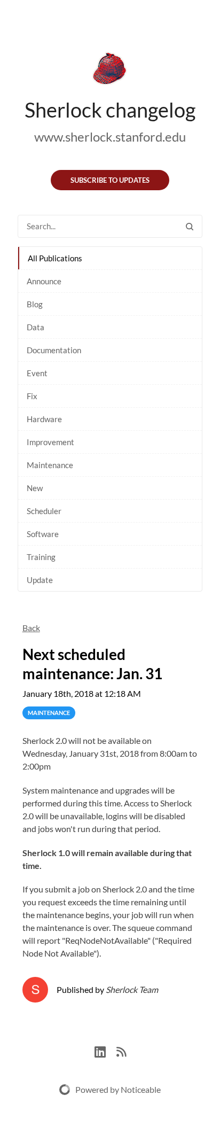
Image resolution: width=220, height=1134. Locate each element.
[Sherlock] (110, 70)
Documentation (54, 350)
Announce (44, 281)
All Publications (55, 258)
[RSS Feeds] (121, 1050)
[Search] (189, 226)
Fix (32, 396)
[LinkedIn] (105, 1050)
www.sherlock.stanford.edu (110, 136)
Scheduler (44, 511)
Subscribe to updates (110, 180)
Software (43, 534)
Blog (35, 304)
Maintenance (50, 465)
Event (37, 373)
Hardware (44, 419)
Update (40, 580)
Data (35, 327)
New (35, 488)
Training (41, 557)
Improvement (50, 442)
